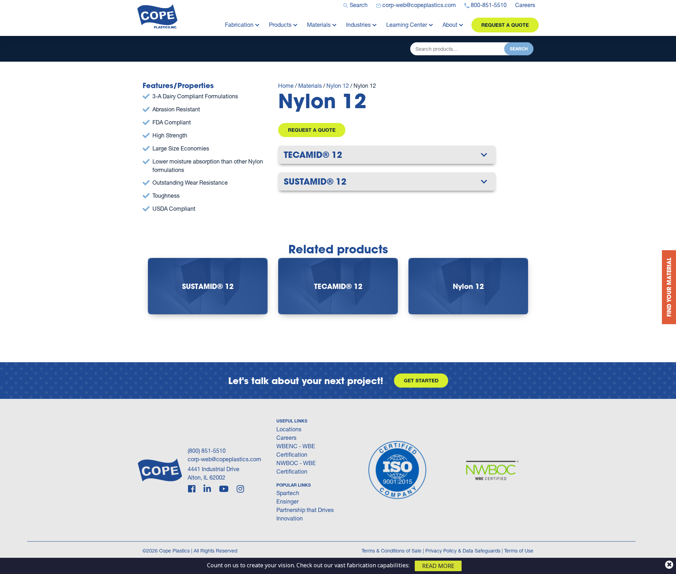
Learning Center (406, 24)
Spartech (287, 492)
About (450, 24)
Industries (358, 24)
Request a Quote (505, 25)
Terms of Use (518, 551)
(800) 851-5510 (207, 450)
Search (519, 48)
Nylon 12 (337, 85)
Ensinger (287, 501)
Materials (319, 24)
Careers (286, 437)
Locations (288, 429)
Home (286, 85)
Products (280, 24)
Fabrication (239, 24)
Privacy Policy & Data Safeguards (462, 551)
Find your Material (668, 287)
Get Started (421, 380)
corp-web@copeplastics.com (224, 459)
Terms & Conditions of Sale (391, 551)
